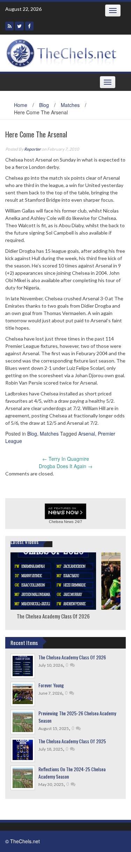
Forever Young (51, 685)
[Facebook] (29, 26)
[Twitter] (19, 26)
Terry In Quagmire (65, 458)
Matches (70, 104)
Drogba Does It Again (66, 466)
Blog (44, 104)
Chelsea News (61, 522)
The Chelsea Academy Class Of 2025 (72, 741)
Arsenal (86, 433)
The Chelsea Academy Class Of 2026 (53, 616)
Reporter (32, 149)
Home (20, 104)
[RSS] (9, 26)
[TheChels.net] (63, 52)
